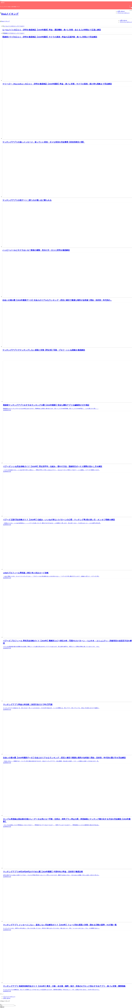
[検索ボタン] (131, 10)
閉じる (2, 1007)
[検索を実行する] (15, 1005)
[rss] (131, 6)
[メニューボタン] (130, 10)
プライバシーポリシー (9, 996)
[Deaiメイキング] (9, 13)
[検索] (131, 7)
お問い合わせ (6, 998)
